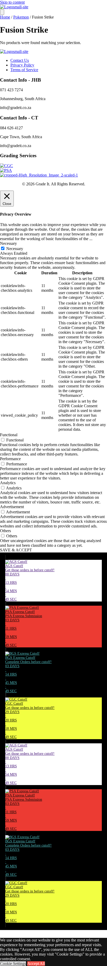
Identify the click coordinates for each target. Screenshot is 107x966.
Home (5, 17)
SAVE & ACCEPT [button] (16, 550)
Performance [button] (10, 459)
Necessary (14, 248)
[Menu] (2, 12)
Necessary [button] (8, 243)
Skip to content (12, 2)
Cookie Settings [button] (13, 963)
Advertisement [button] (12, 507)
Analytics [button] (8, 483)
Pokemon (21, 17)
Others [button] (5, 530)
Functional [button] (8, 435)
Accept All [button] (36, 963)
